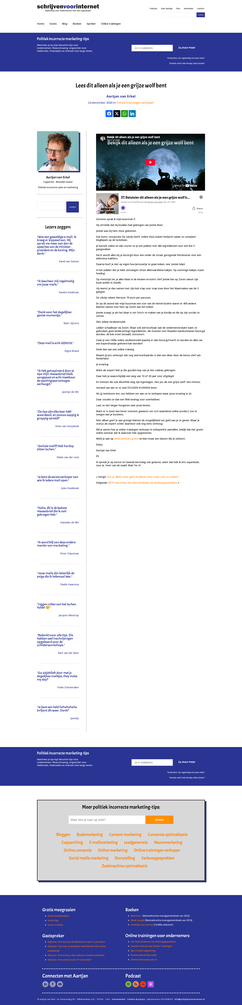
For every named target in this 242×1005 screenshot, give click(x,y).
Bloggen (63, 834)
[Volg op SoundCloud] (143, 984)
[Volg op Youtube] (60, 984)
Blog (64, 24)
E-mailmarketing (103, 842)
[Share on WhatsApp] (124, 113)
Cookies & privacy (136, 999)
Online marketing (113, 850)
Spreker (91, 24)
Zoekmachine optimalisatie (124, 866)
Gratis (53, 24)
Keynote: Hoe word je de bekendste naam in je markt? (76, 941)
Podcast (153, 8)
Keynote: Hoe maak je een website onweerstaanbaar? (76, 955)
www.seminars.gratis (126, 438)
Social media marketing (89, 858)
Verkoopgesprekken (158, 858)
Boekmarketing (90, 834)
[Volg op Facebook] (53, 984)
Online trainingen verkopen (135, 103)
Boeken (77, 24)
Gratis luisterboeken (58, 915)
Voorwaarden (118, 999)
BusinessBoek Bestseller (144, 955)
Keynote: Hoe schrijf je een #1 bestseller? (70, 959)
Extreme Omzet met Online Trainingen (151, 946)
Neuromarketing (168, 842)
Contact (200, 8)
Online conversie (78, 850)
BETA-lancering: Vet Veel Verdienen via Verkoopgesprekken (142, 482)
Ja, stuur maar (186, 48)
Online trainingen (111, 24)
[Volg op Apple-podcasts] (151, 984)
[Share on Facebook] (109, 113)
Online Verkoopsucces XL (144, 959)
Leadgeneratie (136, 842)
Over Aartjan (167, 8)
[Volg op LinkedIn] (45, 984)
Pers (178, 8)
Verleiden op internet (142, 924)
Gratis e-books (55, 924)
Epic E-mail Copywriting (143, 950)
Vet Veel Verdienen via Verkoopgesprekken (153, 941)
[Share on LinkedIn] (132, 113)
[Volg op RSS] (136, 984)
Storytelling (125, 858)
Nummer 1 (137, 915)
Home (40, 24)
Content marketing (125, 834)
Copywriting (72, 842)
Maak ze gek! (138, 920)
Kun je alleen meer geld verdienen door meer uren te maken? (143, 476)
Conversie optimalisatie (168, 834)
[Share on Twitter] (116, 113)
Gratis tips (53, 920)
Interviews (188, 8)
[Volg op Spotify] (128, 984)
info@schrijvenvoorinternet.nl (189, 999)
